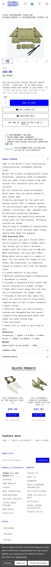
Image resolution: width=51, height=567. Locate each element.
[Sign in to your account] (39, 4)
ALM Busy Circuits (12, 498)
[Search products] (25, 3)
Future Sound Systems (9, 504)
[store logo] (13, 4)
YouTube (7, 539)
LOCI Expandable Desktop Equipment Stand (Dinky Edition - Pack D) (38, 401)
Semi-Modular (9, 483)
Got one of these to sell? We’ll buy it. (25, 123)
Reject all (21, 563)
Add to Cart (12, 415)
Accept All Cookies (38, 563)
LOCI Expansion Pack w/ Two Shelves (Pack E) (12, 400)
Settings (8, 563)
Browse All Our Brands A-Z (10, 474)
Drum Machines (10, 495)
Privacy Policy (35, 511)
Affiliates (32, 501)
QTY (5, 97)
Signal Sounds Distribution (34, 506)
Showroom (31, 480)
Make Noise (8, 509)
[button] (25, 109)
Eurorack (7, 479)
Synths (6, 487)
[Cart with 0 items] (47, 4)
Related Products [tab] (24, 368)
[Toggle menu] (3, 4)
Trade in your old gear (36, 496)
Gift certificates (36, 491)
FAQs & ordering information (35, 486)
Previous (3, 564)
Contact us (32, 473)
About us (31, 477)
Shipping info (27, 115)
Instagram (8, 528)
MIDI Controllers (12, 491)
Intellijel (8, 513)
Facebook (7, 534)
